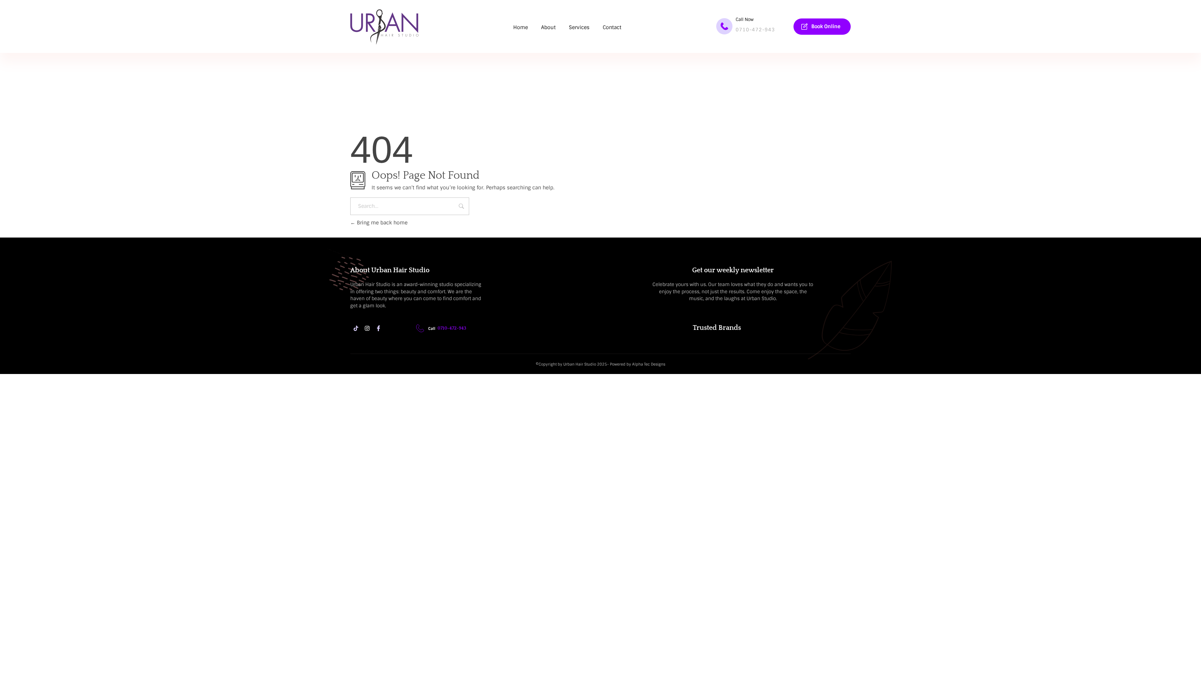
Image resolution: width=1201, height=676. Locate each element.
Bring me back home (381, 222)
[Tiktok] (356, 328)
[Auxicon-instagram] (367, 328)
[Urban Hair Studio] (384, 26)
